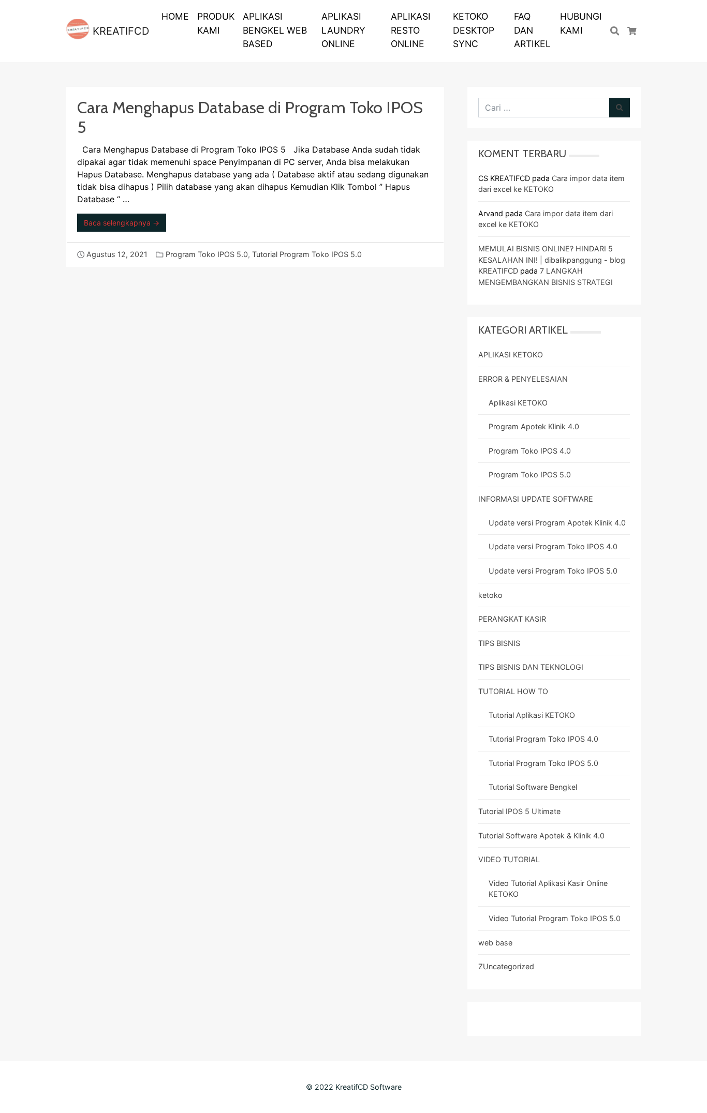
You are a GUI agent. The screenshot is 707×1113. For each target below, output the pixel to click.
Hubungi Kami (581, 23)
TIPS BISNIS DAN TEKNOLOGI (530, 667)
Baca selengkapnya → (121, 222)
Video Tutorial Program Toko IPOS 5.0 (555, 918)
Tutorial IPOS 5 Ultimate (519, 811)
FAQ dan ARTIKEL (532, 30)
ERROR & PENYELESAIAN (523, 378)
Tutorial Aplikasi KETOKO (532, 715)
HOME (175, 16)
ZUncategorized (506, 966)
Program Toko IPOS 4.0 (530, 450)
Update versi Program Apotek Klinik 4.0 (557, 522)
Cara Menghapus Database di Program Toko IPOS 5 (250, 117)
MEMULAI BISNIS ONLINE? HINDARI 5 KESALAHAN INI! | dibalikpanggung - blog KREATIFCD (551, 259)
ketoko (490, 595)
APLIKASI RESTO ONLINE (411, 30)
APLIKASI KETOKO (510, 354)
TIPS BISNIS (499, 643)
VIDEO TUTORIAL (509, 859)
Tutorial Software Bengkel (533, 787)
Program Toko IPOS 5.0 (207, 254)
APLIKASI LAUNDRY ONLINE (343, 30)
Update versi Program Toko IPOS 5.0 (553, 570)
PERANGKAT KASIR (512, 618)
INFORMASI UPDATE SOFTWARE (535, 498)
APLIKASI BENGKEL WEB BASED (275, 30)
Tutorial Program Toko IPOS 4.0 (543, 738)
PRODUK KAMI (215, 23)
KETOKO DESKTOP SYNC (473, 30)
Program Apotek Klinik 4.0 (534, 426)
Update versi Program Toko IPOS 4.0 (553, 546)
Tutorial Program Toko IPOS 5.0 (307, 254)
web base (495, 942)
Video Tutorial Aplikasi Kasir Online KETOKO (548, 889)
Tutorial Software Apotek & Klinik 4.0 (541, 835)
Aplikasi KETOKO (518, 402)
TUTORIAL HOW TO (513, 691)
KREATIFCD (119, 31)
